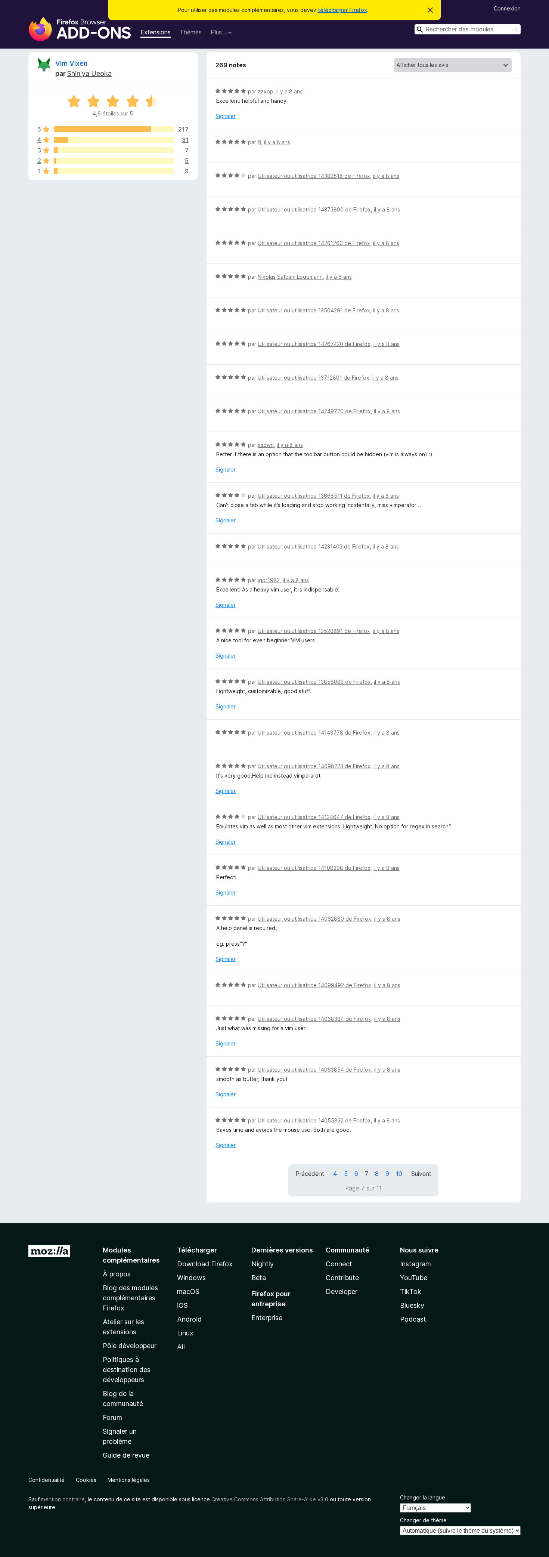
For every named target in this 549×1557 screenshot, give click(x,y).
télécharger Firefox (342, 10)
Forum (112, 1417)
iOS (182, 1305)
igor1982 (269, 580)
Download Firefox (205, 1264)
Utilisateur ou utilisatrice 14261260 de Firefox (314, 243)
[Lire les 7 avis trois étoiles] (114, 150)
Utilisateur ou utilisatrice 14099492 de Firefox (314, 985)
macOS (188, 1291)
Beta (258, 1278)
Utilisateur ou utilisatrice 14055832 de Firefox (314, 1120)
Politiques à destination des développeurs (127, 1370)
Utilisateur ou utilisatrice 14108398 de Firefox (314, 868)
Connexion (507, 8)
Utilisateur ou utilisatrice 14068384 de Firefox (314, 1019)
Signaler (225, 116)
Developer (341, 1291)
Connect (339, 1264)
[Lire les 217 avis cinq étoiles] (114, 129)
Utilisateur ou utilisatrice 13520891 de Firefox (314, 631)
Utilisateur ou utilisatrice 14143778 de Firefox (314, 732)
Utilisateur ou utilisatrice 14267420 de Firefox (314, 344)
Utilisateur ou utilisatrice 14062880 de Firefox (314, 918)
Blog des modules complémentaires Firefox (130, 1298)
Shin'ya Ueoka (89, 73)
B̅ (259, 142)
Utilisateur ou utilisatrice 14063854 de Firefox (314, 1069)
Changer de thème (423, 1520)
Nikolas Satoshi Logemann (290, 277)
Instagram (415, 1264)
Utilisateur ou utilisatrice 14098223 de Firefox (314, 766)
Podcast (413, 1319)
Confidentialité (46, 1480)
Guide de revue (126, 1455)
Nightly (262, 1264)
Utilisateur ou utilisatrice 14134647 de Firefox (314, 817)
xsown (266, 445)
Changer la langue (422, 1497)
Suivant (421, 1173)
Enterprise (266, 1318)
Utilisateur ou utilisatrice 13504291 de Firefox (314, 310)
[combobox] (468, 29)
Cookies (86, 1480)
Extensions (155, 32)
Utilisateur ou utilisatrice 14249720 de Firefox (314, 411)
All (181, 1347)
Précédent (309, 1173)
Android (189, 1319)
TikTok (410, 1291)
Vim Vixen (71, 63)
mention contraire (63, 1499)
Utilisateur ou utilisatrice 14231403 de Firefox (314, 546)
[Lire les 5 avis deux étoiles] (114, 161)
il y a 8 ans (289, 91)
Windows (191, 1278)
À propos (117, 1274)
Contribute (342, 1278)
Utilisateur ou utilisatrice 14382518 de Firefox (314, 176)
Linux (185, 1333)
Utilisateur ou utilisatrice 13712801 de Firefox (313, 377)
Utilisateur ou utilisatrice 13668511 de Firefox (314, 495)
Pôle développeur (129, 1346)
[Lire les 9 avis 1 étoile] (114, 171)
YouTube (413, 1278)
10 (399, 1173)
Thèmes (191, 32)
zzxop (265, 91)
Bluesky (412, 1305)
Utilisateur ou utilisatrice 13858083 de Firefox (314, 682)
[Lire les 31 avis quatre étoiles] (114, 140)
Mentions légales (129, 1480)
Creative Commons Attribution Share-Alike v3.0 (269, 1499)
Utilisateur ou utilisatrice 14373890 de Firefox (314, 209)
